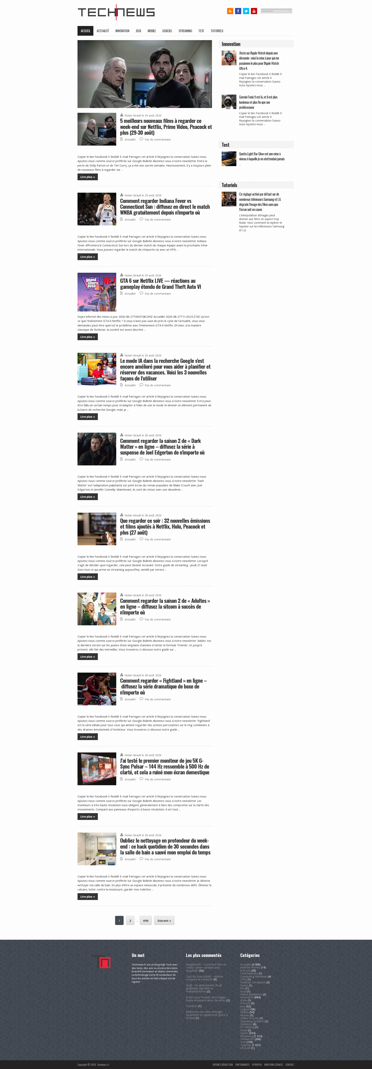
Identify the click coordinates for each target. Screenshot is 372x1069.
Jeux (138, 30)
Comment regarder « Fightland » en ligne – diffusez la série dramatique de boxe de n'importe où (163, 686)
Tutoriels (217, 30)
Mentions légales (273, 1064)
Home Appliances (251, 994)
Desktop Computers (253, 982)
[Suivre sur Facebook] (238, 11)
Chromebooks (249, 973)
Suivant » (164, 920)
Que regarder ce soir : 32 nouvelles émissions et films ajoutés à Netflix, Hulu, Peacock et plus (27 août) (165, 526)
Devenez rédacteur (223, 1064)
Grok (243, 991)
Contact (289, 1064)
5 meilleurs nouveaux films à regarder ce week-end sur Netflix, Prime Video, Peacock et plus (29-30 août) (166, 126)
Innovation (122, 30)
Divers (244, 985)
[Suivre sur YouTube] (254, 11)
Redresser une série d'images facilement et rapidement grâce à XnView (207, 1015)
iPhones (245, 1003)
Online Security (249, 1018)
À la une (245, 970)
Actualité (103, 30)
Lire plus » (87, 177)
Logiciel (167, 30)
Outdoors (246, 1024)
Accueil (85, 30)
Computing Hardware (253, 976)
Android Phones (250, 967)
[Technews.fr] (116, 19)
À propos (191, 1006)
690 (145, 920)
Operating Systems (252, 1021)
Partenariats (242, 1064)
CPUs (243, 979)
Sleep (243, 1030)
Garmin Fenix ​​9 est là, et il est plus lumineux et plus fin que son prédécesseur (258, 102)
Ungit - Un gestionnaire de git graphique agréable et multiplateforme (204, 988)
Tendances (247, 1039)
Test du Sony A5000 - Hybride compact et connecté (204, 978)
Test (201, 30)
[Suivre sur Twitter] (246, 11)
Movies (244, 1015)
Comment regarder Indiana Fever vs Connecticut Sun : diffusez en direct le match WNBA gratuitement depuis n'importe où (165, 206)
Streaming (185, 30)
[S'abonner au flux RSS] (230, 11)
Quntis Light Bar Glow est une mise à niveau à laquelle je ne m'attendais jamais (261, 156)
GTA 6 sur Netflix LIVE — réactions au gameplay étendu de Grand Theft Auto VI (160, 283)
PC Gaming (247, 1027)
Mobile (152, 30)
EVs (242, 988)
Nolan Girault (133, 115)
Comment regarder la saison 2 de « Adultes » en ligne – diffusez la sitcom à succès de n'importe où (165, 606)
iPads (243, 1000)
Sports (244, 1033)
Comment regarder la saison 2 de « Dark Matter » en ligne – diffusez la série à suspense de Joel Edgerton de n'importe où (162, 446)
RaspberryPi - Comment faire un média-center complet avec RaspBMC (206, 967)
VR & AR (245, 1048)
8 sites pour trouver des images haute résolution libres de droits (206, 998)
